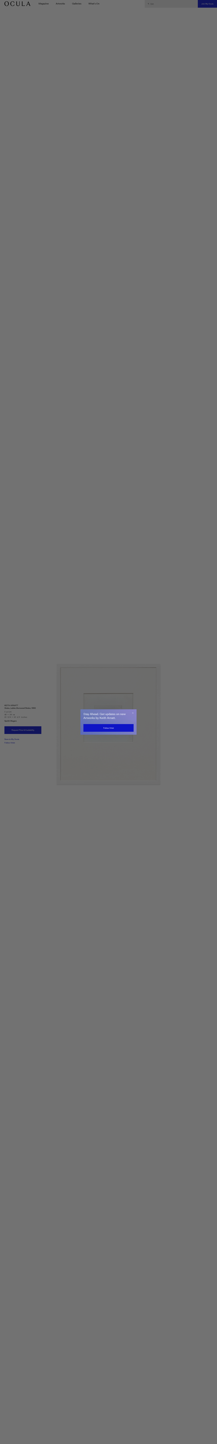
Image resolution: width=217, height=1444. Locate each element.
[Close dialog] (132, 713)
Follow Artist (108, 728)
